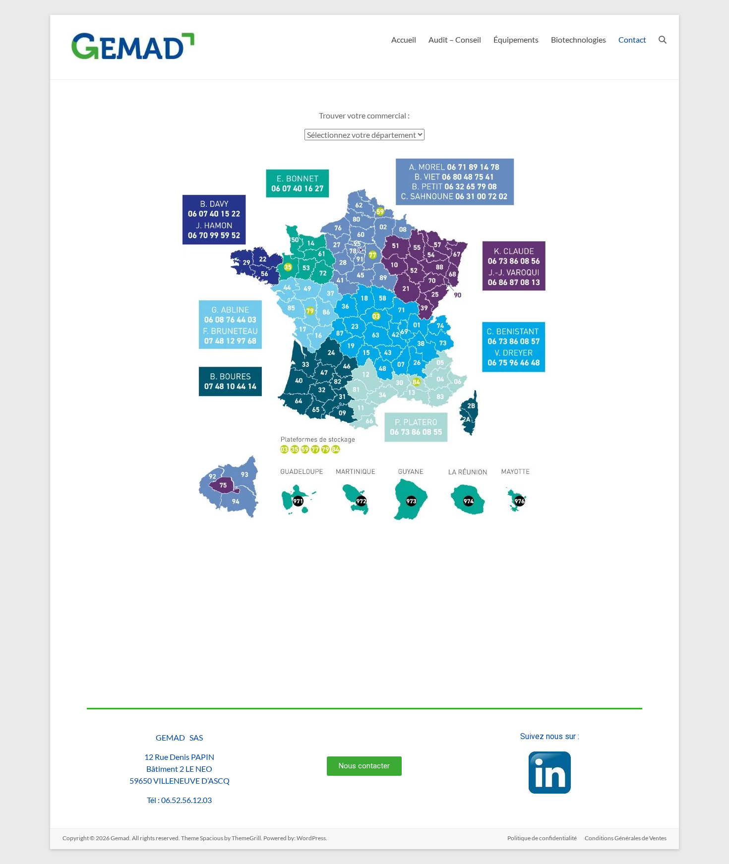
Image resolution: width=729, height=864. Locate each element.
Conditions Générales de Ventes (626, 838)
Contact (632, 39)
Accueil (403, 39)
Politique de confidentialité (542, 838)
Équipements (516, 39)
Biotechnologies (578, 39)
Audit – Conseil (454, 39)
